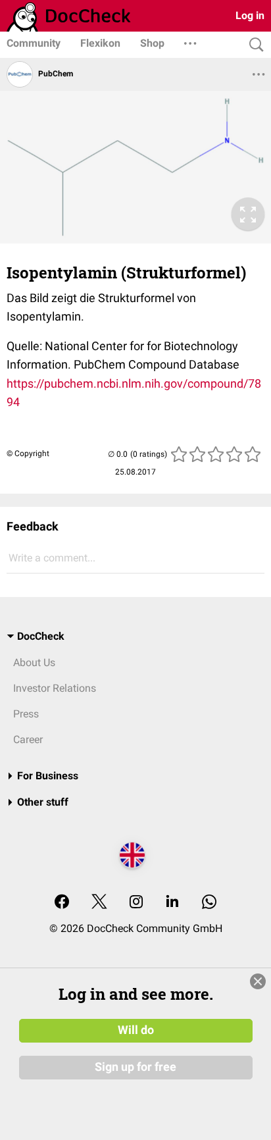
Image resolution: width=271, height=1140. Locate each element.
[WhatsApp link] (209, 902)
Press (26, 714)
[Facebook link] (62, 902)
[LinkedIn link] (172, 902)
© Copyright (28, 453)
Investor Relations (54, 688)
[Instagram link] (136, 902)
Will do (136, 1030)
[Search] (253, 45)
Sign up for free (135, 1067)
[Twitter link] (99, 902)
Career (28, 739)
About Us (34, 662)
